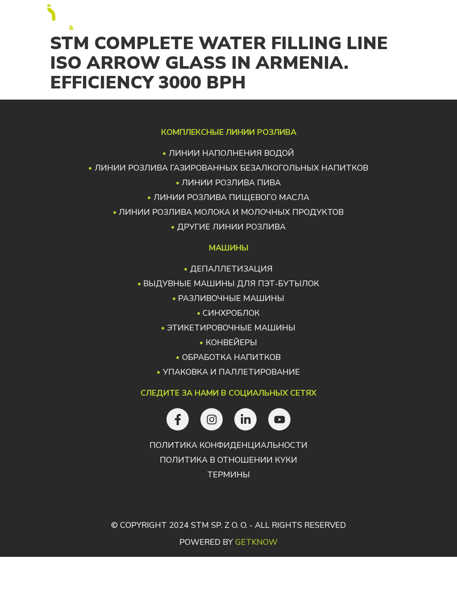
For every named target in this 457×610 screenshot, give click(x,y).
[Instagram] (211, 419)
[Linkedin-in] (245, 419)
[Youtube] (279, 419)
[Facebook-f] (177, 419)
